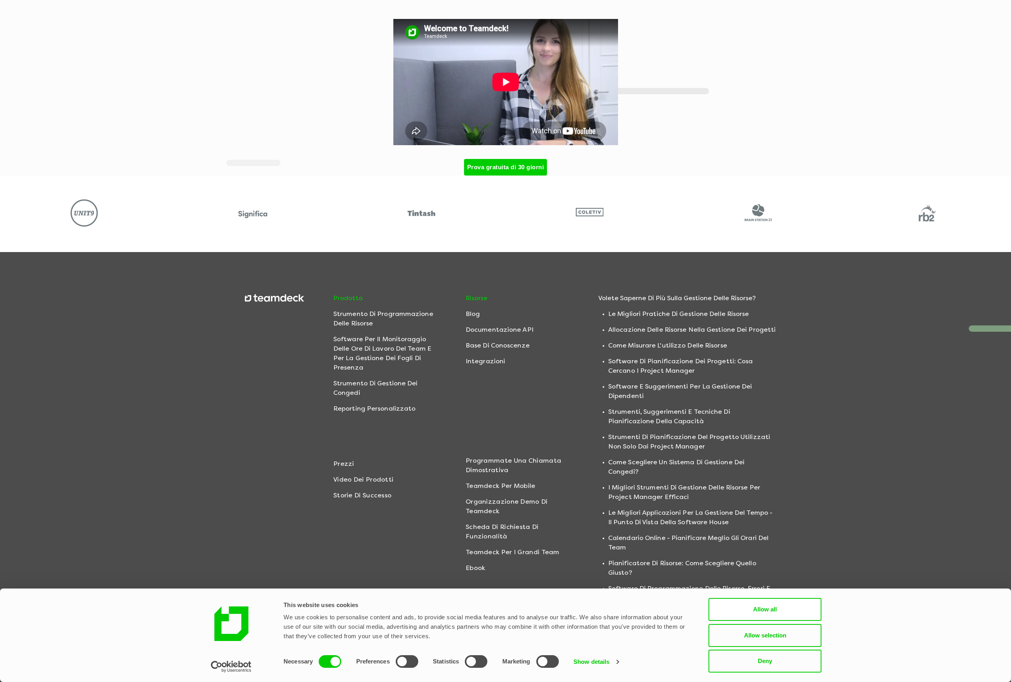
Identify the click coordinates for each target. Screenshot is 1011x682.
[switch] (407, 661)
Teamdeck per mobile (501, 486)
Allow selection (765, 635)
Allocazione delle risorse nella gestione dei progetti (692, 329)
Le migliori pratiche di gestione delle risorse (678, 314)
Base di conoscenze (498, 345)
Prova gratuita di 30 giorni (505, 167)
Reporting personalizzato (374, 408)
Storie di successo (362, 495)
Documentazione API (500, 329)
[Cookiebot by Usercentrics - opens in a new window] (231, 667)
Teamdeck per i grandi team (513, 552)
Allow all (765, 609)
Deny (765, 661)
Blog (473, 314)
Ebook (475, 568)
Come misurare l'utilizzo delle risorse (667, 345)
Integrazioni (485, 361)
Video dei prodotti (363, 479)
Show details (591, 661)
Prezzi (343, 463)
